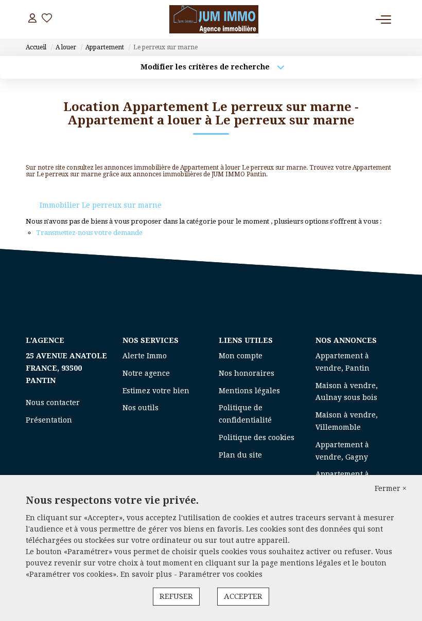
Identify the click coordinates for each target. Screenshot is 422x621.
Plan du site (240, 455)
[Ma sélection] (47, 19)
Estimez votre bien (155, 391)
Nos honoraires (246, 373)
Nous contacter (53, 402)
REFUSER (176, 596)
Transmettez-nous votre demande (89, 232)
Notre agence (146, 373)
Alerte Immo (144, 356)
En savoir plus (147, 574)
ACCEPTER (243, 596)
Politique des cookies (256, 437)
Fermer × (391, 488)
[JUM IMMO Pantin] (213, 19)
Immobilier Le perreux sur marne (101, 205)
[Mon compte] (32, 19)
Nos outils (140, 408)
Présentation (49, 420)
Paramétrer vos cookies (220, 574)
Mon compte (240, 356)
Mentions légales (249, 391)
